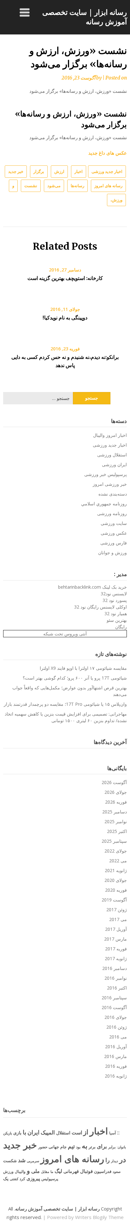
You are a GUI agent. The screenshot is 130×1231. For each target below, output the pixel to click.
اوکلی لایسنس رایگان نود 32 (100, 607)
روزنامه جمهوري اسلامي (104, 504)
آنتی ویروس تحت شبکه (65, 634)
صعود (117, 1171)
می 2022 (118, 861)
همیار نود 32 (115, 613)
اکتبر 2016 (117, 988)
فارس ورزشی (113, 543)
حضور (42, 1147)
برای (102, 1146)
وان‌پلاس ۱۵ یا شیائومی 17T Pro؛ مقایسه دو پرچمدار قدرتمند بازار (65, 704)
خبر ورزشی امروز (110, 484)
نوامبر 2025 (115, 821)
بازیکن (7, 1133)
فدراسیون (102, 1171)
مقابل (45, 1171)
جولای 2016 (115, 1017)
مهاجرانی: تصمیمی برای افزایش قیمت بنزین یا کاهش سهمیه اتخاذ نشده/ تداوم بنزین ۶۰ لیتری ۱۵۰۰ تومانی (66, 717)
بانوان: (121, 1147)
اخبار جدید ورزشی (107, 171)
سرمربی (33, 1160)
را (107, 1160)
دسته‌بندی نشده (112, 494)
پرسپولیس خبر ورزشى (105, 474)
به (84, 1145)
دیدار (114, 1160)
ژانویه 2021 (116, 870)
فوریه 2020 (116, 890)
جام (63, 1147)
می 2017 (118, 919)
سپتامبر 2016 (114, 998)
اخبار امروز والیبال (110, 435)
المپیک (48, 1132)
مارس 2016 (115, 1056)
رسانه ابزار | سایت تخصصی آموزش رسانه (84, 17)
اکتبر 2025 (117, 831)
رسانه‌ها (77, 185)
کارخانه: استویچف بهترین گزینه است (65, 278)
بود (78, 1147)
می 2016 (118, 1037)
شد (22, 1160)
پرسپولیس (49, 1178)
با (24, 1132)
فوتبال (86, 1171)
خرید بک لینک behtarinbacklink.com (92, 587)
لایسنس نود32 (114, 594)
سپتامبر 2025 (114, 841)
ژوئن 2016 (116, 1027)
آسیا (112, 1133)
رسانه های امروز (108, 185)
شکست (10, 1160)
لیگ (58, 1171)
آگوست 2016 (114, 1007)
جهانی (54, 1147)
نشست (30, 185)
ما (51, 1171)
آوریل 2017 (116, 929)
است (77, 1132)
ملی (35, 1171)
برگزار (38, 171)
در (122, 1159)
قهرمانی (71, 1171)
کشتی (14, 1178)
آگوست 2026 (114, 782)
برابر (111, 1147)
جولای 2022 (115, 851)
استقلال (63, 1133)
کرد (22, 1178)
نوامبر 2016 (115, 978)
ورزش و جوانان (112, 553)
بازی (17, 1133)
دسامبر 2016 (114, 968)
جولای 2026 (115, 792)
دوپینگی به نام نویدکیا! (65, 317)
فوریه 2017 (116, 949)
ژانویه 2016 (116, 1076)
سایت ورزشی (114, 523)
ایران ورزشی (114, 464)
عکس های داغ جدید (107, 153)
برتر (92, 1147)
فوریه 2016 (116, 1066)
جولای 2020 (115, 880)
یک (6, 1178)
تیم (71, 1146)
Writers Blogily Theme (99, 1217)
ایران (33, 1132)
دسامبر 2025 (114, 812)
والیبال (20, 1171)
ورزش (8, 1171)
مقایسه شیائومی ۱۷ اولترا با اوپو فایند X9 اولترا (83, 668)
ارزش (59, 171)
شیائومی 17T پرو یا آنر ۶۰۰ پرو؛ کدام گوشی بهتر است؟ (75, 678)
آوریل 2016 (116, 1047)
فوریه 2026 (116, 802)
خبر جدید (15, 171)
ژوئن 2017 (116, 910)
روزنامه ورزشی (112, 513)
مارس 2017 (115, 939)
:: (118, 1132)
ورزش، (116, 200)
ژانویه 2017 (116, 958)
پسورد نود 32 (115, 600)
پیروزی (33, 1178)
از (85, 1131)
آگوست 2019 (114, 900)
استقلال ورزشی (112, 455)
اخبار (78, 171)
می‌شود (54, 185)
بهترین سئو (117, 620)
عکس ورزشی (114, 533)
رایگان (121, 627)
